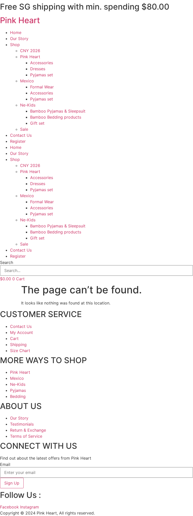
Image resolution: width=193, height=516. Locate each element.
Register (18, 141)
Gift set (37, 123)
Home (15, 32)
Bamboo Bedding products (55, 117)
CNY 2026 (30, 50)
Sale (24, 129)
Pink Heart (20, 20)
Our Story (19, 38)
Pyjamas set (41, 74)
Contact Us (21, 135)
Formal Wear (42, 86)
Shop (15, 44)
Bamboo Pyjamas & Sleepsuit (57, 111)
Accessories (41, 62)
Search (6, 262)
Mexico (27, 80)
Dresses (37, 68)
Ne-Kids (27, 105)
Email (5, 464)
